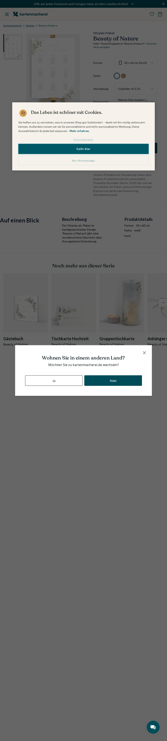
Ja (53, 380)
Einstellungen (83, 139)
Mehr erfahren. (79, 131)
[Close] (144, 352)
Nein (113, 380)
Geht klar (83, 149)
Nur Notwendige (83, 160)
